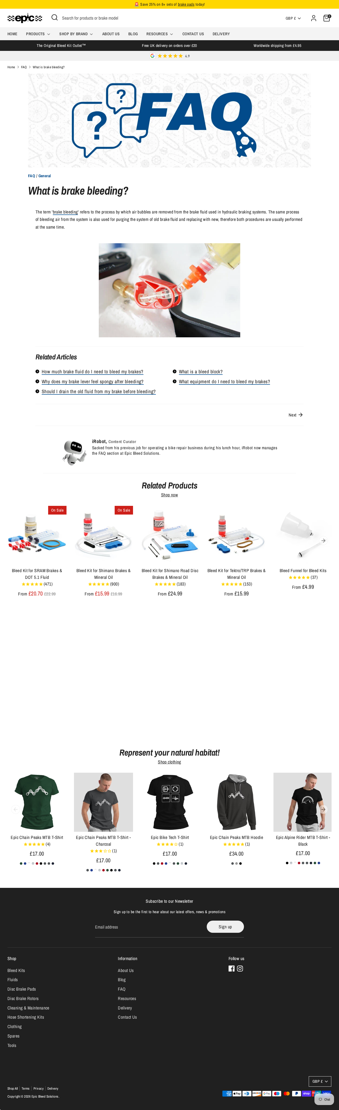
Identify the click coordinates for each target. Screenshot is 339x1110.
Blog (133, 33)
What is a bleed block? (201, 371)
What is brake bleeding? (49, 67)
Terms (26, 1088)
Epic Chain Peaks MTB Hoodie (236, 837)
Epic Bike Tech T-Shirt (170, 837)
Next (293, 415)
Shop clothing (169, 762)
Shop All (12, 1088)
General (44, 175)
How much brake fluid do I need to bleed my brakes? (92, 371)
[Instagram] (240, 968)
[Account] (314, 18)
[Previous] (16, 541)
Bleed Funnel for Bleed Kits (303, 570)
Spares (13, 1036)
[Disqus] (169, 677)
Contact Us (193, 33)
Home (12, 33)
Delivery (221, 33)
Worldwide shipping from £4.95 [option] (277, 45)
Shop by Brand (74, 33)
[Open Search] (55, 17)
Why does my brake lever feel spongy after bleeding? (93, 381)
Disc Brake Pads (21, 989)
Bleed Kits (16, 970)
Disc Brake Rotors (23, 998)
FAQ (24, 67)
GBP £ (291, 18)
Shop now (169, 495)
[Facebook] (232, 968)
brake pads (186, 4)
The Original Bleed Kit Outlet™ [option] (61, 45)
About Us (111, 33)
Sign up (225, 927)
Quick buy (37, 556)
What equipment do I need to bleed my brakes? (224, 381)
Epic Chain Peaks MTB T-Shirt (37, 837)
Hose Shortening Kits (25, 1017)
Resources (157, 33)
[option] (33, 556)
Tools (11, 1045)
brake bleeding (65, 212)
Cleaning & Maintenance (28, 1008)
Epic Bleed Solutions (45, 1096)
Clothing (14, 1026)
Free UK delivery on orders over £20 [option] (169, 45)
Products (36, 33)
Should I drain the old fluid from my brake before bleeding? (99, 391)
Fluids (12, 979)
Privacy (39, 1088)
